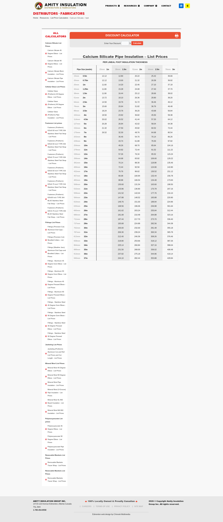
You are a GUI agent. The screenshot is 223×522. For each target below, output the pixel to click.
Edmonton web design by (102, 514)
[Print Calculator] (178, 35)
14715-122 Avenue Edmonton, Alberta (48, 504)
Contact (166, 5)
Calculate (137, 43)
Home (35, 18)
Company (149, 5)
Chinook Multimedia (122, 514)
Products (111, 5)
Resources (130, 5)
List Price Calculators (59, 18)
